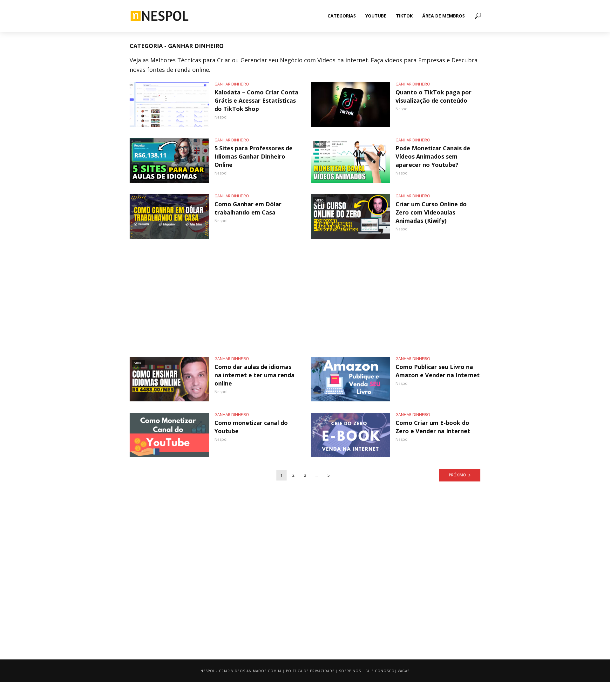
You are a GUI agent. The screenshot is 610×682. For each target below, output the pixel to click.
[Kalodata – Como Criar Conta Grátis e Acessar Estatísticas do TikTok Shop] (169, 104)
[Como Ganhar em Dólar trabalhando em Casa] (169, 216)
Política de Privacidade (310, 671)
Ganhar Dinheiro (231, 84)
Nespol (220, 117)
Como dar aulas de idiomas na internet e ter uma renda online (254, 375)
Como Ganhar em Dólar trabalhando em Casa (247, 208)
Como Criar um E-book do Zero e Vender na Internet (433, 427)
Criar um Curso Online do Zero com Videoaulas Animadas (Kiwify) (431, 212)
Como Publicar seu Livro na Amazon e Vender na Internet (438, 371)
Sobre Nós (350, 671)
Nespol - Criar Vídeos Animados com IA (240, 671)
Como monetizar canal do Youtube (251, 427)
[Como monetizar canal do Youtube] (169, 435)
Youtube (375, 16)
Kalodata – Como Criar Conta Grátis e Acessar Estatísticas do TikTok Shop (256, 100)
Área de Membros (443, 16)
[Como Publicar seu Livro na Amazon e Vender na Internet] (350, 379)
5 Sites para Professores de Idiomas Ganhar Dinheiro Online (253, 156)
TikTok (404, 16)
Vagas (404, 671)
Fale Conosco (380, 671)
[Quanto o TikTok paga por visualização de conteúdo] (350, 104)
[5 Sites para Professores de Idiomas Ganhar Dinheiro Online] (169, 160)
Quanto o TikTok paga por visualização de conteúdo (433, 96)
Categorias (342, 16)
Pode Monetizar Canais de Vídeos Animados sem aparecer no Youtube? (433, 156)
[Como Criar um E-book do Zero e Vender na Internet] (350, 435)
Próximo (457, 475)
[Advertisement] (305, 297)
